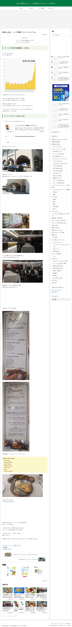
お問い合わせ (54, 292)
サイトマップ (62, 623)
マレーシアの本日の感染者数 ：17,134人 (25, 40)
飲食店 (5, 564)
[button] (69, 35)
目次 (23, 37)
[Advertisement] (36, 19)
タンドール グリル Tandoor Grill (23, 42)
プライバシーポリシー (56, 290)
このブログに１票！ (6, 549)
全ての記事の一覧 (55, 132)
